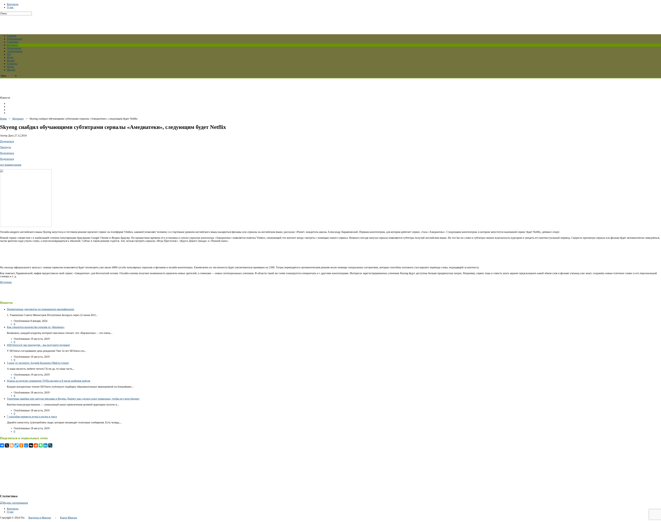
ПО (9, 54)
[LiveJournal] (50, 445)
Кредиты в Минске (39, 517)
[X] (7, 445)
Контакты (12, 4)
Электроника (14, 51)
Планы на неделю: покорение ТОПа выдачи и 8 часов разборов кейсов (48, 380)
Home (3, 118)
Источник (6, 282)
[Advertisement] (83, 23)
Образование (14, 38)
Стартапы (12, 41)
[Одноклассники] (21, 445)
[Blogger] (12, 445)
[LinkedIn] (45, 445)
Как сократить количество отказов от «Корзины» (36, 327)
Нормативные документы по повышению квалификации (40, 309)
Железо (11, 69)
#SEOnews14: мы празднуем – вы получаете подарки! (38, 345)
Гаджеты (12, 63)
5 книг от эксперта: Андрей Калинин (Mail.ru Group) (38, 362)
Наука (10, 66)
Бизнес (11, 60)
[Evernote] (41, 445)
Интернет (12, 45)
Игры (10, 57)
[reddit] (36, 445)
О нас (10, 7)
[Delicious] (16, 445)
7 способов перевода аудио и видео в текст (32, 416)
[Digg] (31, 445)
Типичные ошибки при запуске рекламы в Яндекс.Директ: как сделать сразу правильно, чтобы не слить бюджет (73, 398)
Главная (11, 35)
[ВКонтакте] (2, 445)
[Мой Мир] (26, 445)
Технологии (14, 48)
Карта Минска (68, 517)
